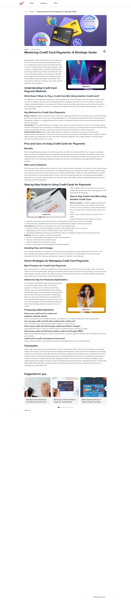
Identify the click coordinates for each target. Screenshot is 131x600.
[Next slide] (106, 388)
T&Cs (26, 410)
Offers (56, 3)
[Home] (25, 11)
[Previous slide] (24, 388)
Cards (31, 12)
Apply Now (86, 86)
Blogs (31, 3)
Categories (43, 3)
